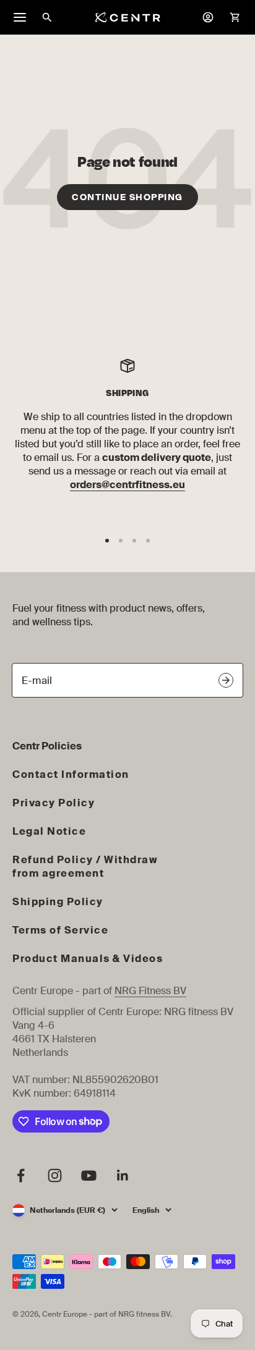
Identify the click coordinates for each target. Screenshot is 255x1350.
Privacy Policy (53, 802)
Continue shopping (127, 197)
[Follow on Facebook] (20, 1175)
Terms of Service (60, 930)
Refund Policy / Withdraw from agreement (85, 866)
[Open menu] (19, 17)
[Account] (208, 17)
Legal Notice (49, 831)
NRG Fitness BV (150, 990)
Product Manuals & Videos (87, 958)
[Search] (47, 17)
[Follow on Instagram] (54, 1175)
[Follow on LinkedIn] (123, 1175)
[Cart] (235, 17)
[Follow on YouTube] (88, 1175)
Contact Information (70, 774)
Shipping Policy (57, 901)
